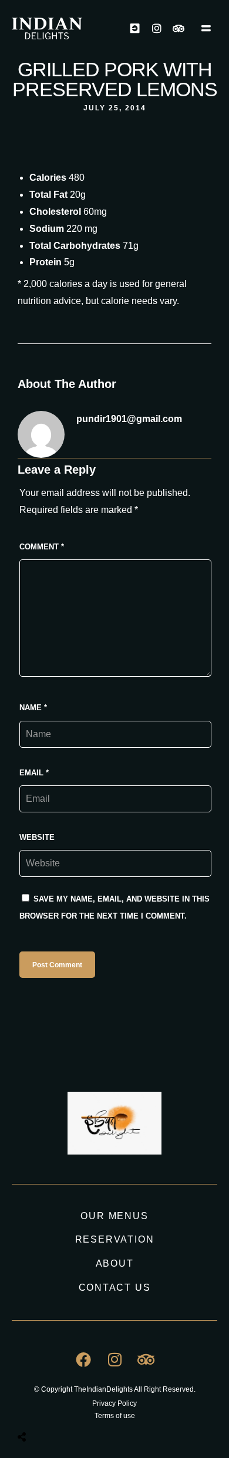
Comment (41, 546)
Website (37, 837)
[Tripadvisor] (178, 28)
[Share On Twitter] (51, 1407)
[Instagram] (156, 28)
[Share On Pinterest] (70, 1407)
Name (33, 707)
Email (34, 772)
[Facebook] (83, 1359)
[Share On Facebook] (32, 1407)
